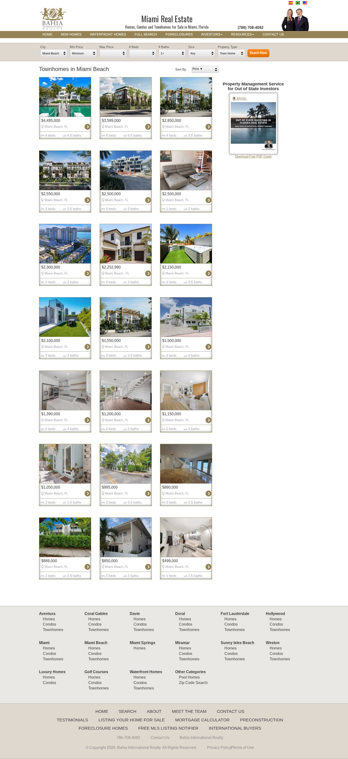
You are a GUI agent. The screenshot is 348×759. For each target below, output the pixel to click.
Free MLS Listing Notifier (168, 728)
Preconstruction (261, 720)
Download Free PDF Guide (253, 156)
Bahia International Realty (201, 738)
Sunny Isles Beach (237, 643)
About (154, 711)
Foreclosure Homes (103, 728)
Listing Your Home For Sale (131, 720)
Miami (44, 643)
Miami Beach (96, 643)
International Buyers (235, 728)
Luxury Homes (52, 672)
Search (127, 711)
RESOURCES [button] (241, 34)
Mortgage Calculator (202, 720)
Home (101, 711)
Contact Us (230, 711)
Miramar (182, 643)
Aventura (47, 614)
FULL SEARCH (145, 34)
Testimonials (72, 720)
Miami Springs (142, 643)
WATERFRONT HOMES (108, 34)
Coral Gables (96, 614)
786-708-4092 (128, 738)
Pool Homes (189, 677)
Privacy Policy (219, 748)
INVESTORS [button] (210, 34)
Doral (180, 614)
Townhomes (53, 630)
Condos (49, 624)
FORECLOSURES (179, 34)
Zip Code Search (193, 683)
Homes (49, 619)
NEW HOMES (71, 34)
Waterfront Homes (146, 672)
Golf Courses (96, 672)
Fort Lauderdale (235, 614)
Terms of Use (243, 748)
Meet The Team (189, 711)
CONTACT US (273, 34)
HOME (47, 34)
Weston (273, 643)
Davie (135, 614)
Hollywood (275, 614)
